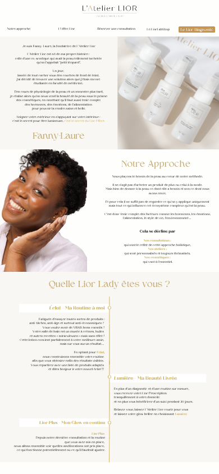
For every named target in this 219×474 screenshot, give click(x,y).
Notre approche (19, 29)
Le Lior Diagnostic (197, 30)
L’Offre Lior (66, 29)
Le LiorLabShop (158, 29)
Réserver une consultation (116, 29)
